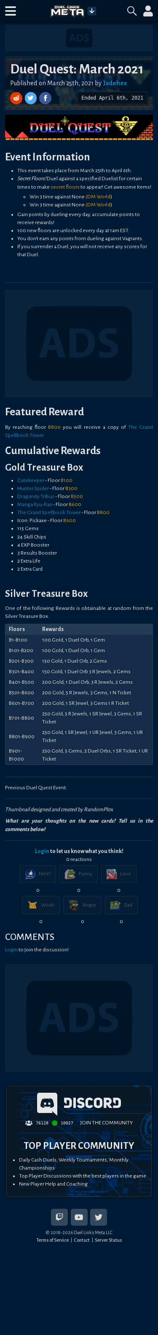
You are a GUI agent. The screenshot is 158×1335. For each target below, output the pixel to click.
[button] (10, 11)
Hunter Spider (33, 488)
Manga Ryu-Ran (34, 504)
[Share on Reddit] (17, 98)
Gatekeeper (30, 480)
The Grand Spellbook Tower (48, 512)
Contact (82, 1240)
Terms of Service (52, 1240)
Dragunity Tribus (35, 496)
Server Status (108, 1240)
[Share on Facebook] (45, 98)
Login (42, 851)
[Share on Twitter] (32, 98)
